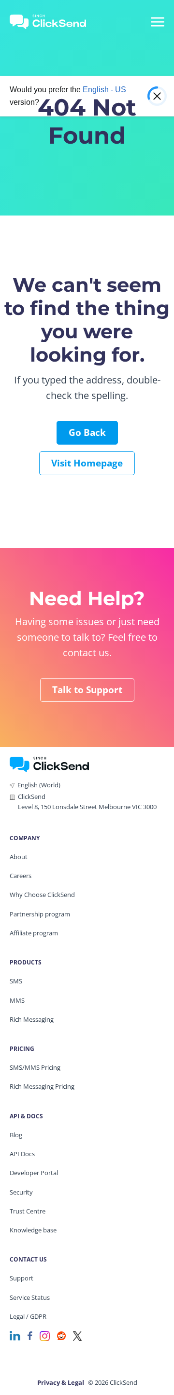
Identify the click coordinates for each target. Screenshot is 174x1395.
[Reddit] (61, 1335)
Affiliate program (34, 933)
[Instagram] (45, 1335)
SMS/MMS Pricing (35, 1067)
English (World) (38, 785)
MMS (17, 1000)
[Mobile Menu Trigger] (157, 22)
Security (21, 1192)
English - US (104, 89)
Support (21, 1278)
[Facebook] (30, 1335)
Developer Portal (34, 1172)
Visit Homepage (87, 463)
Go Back (87, 432)
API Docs (22, 1153)
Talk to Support (87, 689)
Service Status (30, 1297)
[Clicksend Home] (54, 22)
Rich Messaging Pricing (42, 1086)
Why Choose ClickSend (42, 894)
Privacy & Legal (60, 1382)
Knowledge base (33, 1230)
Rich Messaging (32, 1019)
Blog (16, 1134)
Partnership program (40, 914)
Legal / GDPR (28, 1316)
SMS (16, 981)
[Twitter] (77, 1335)
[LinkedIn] (15, 1335)
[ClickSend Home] (49, 763)
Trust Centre (27, 1211)
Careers (20, 875)
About (19, 856)
